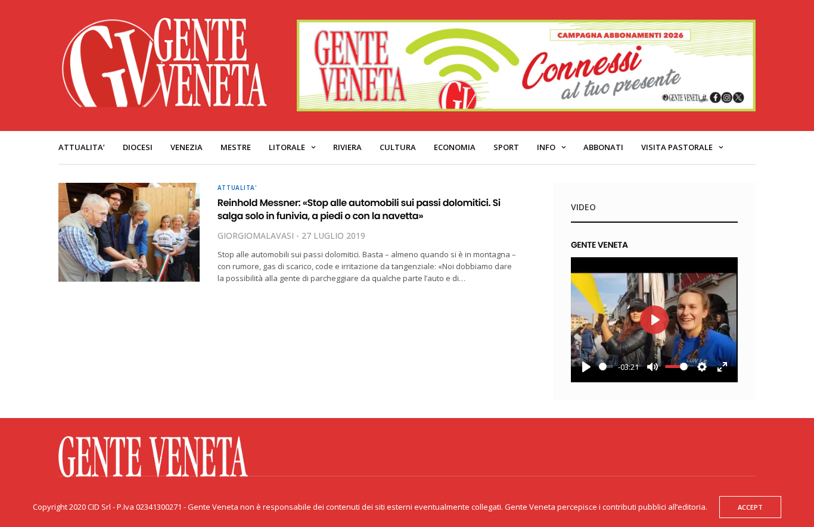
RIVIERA (347, 147)
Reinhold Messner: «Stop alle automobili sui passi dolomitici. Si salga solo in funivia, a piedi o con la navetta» (359, 209)
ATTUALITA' (237, 188)
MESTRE (235, 147)
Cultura (398, 147)
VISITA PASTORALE (677, 147)
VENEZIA (186, 147)
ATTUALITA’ (81, 147)
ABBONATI (603, 147)
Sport (506, 147)
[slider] (606, 366)
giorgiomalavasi (256, 235)
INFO (546, 147)
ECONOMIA (455, 147)
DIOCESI (138, 147)
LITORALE (287, 147)
